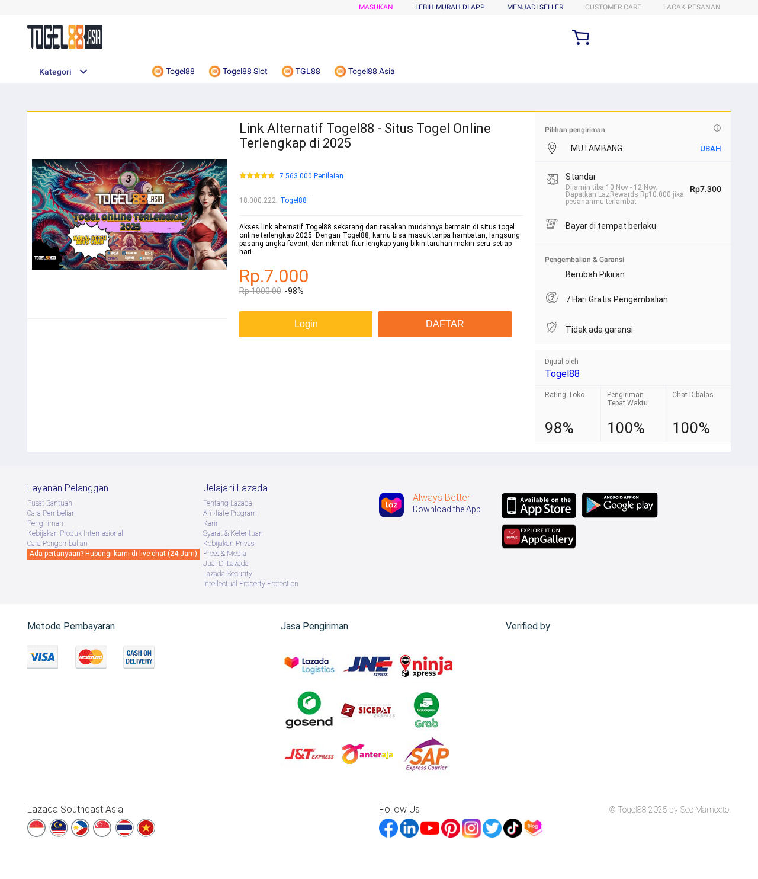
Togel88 (293, 200)
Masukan (376, 7)
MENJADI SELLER (535, 7)
